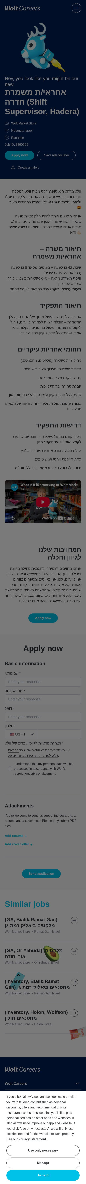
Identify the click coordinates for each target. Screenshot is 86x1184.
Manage (43, 1163)
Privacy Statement (32, 1139)
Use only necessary (43, 1150)
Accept (43, 1175)
